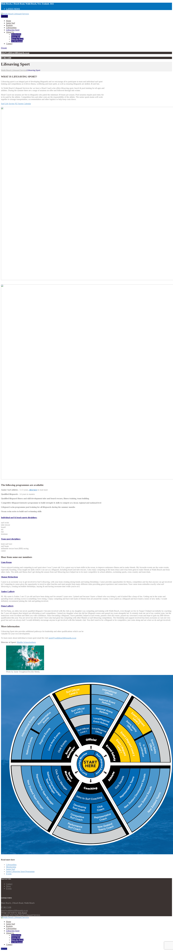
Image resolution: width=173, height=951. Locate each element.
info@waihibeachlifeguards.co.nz (14, 910)
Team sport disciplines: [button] (11, 539)
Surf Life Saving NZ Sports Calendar (16, 104)
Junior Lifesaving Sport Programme (20, 871)
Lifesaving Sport (12, 30)
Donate (4, 48)
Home (8, 21)
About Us (10, 32)
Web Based (22, 913)
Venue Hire (15, 37)
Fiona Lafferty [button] (7, 606)
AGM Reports (17, 41)
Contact (9, 44)
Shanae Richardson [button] (9, 577)
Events (9, 874)
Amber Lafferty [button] (8, 591)
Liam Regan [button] (6, 562)
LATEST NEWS (13, 9)
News (8, 886)
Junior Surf (10, 23)
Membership (16, 34)
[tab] (43, 517)
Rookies (9, 25)
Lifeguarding (11, 28)
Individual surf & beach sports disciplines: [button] (19, 517)
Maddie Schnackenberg (26, 642)
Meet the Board (17, 39)
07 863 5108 (6, 907)
